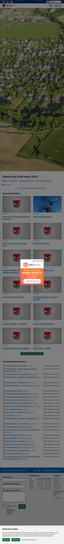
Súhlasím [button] (6, 540)
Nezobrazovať (37, 261)
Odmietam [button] (15, 540)
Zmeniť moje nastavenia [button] (29, 539)
